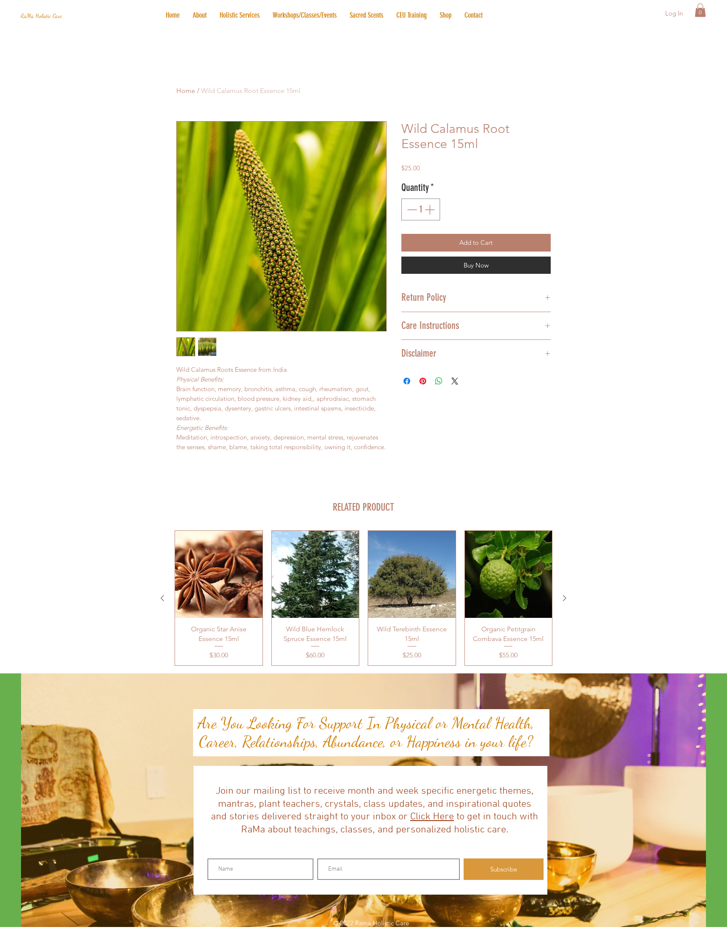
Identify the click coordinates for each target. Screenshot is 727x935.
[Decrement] (411, 209)
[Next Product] (565, 598)
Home (185, 91)
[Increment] (430, 209)
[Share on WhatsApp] (439, 381)
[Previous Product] (162, 598)
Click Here (432, 817)
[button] (239, 15)
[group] (363, 598)
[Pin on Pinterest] (423, 381)
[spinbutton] (420, 209)
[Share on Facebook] (407, 381)
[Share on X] (455, 381)
